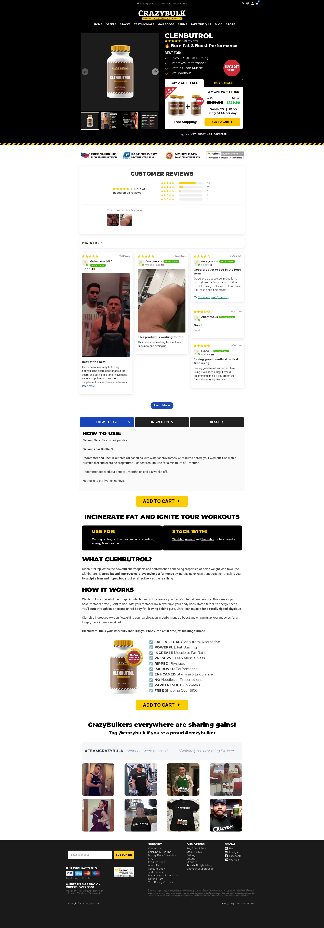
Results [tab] (217, 422)
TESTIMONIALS (144, 24)
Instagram (235, 852)
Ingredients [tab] (162, 422)
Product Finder (157, 862)
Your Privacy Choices (160, 882)
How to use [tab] (107, 422)
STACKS (125, 24)
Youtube (234, 859)
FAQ (150, 858)
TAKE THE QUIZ (201, 24)
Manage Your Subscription (163, 875)
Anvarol (190, 539)
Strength (191, 862)
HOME (98, 24)
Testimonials (155, 872)
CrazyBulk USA (92, 903)
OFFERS (111, 24)
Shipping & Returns (159, 851)
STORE (230, 24)
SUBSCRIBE (124, 854)
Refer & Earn (155, 878)
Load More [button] (162, 405)
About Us (153, 865)
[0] (256, 3)
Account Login (157, 868)
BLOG (218, 24)
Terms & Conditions (245, 903)
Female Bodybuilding (199, 865)
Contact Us (154, 848)
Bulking (190, 855)
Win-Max (178, 539)
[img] (90, 256)
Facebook (235, 855)
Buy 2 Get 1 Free (196, 848)
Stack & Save (194, 851)
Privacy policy (227, 903)
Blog (232, 848)
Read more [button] (88, 386)
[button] (155, 71)
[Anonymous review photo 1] (162, 301)
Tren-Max (207, 539)
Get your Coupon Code (200, 868)
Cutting (190, 858)
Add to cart (221, 121)
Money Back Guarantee (162, 855)
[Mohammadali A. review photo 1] (106, 315)
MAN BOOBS (166, 24)
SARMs (182, 24)
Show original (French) (213, 297)
